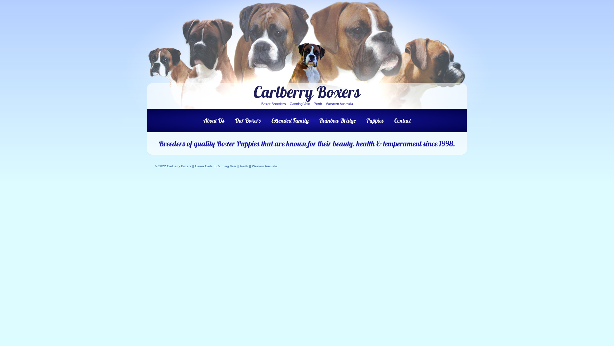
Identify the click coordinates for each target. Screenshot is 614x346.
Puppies (375, 120)
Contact (402, 120)
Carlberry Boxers (307, 92)
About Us (213, 120)
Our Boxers (248, 120)
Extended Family (290, 120)
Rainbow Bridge (337, 120)
